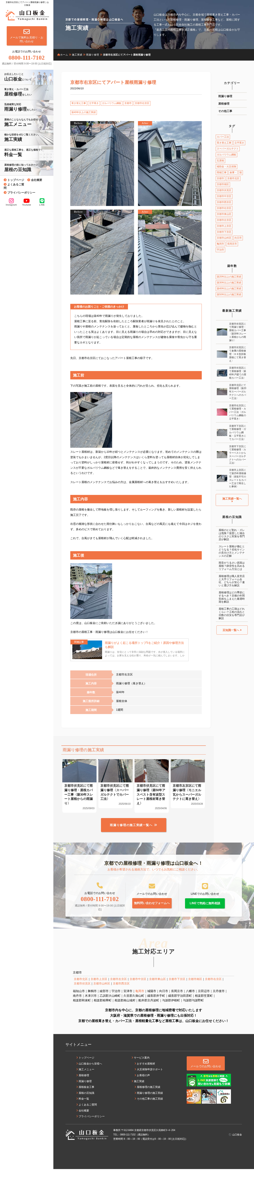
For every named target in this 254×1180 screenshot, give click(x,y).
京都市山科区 (224, 237)
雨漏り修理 (225, 96)
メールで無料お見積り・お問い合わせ (26, 39)
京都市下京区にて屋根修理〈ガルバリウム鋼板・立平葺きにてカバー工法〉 (237, 433)
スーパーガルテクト (228, 148)
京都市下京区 (224, 231)
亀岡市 (220, 243)
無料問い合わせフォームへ (152, 903)
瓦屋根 (220, 160)
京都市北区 (233, 178)
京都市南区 (223, 184)
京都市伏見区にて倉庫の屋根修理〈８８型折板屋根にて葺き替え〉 (237, 354)
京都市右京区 (142, 103)
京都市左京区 (224, 220)
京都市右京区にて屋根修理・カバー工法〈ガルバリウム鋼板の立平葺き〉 (237, 412)
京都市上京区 (224, 226)
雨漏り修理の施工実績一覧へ (131, 825)
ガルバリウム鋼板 (111, 103)
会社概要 (36, 179)
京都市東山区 (224, 214)
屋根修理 (223, 103)
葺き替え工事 (78, 103)
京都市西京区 (224, 202)
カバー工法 (223, 136)
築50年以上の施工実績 (229, 294)
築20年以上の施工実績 (229, 276)
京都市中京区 (224, 196)
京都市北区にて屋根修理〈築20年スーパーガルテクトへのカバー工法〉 (237, 392)
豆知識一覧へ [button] (231, 630)
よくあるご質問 (14, 186)
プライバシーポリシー (21, 192)
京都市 (128, 103)
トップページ (15, 179)
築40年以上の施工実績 (83, 112)
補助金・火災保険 (226, 166)
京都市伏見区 (224, 190)
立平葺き (94, 103)
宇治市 (220, 249)
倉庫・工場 (236, 172)
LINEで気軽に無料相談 (205, 903)
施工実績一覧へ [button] (232, 498)
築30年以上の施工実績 (229, 282)
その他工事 (225, 111)
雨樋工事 (221, 172)
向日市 (238, 237)
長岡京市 (232, 243)
